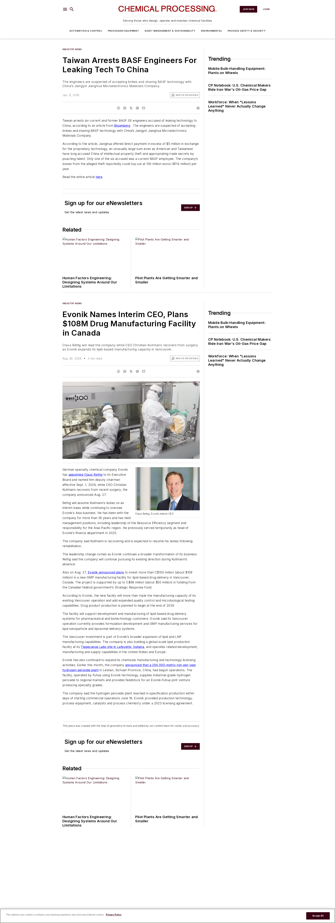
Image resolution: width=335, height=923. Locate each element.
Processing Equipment (123, 30)
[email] (143, 108)
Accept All (317, 915)
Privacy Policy (113, 914)
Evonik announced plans (106, 572)
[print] (198, 108)
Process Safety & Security (247, 30)
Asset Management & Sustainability (170, 30)
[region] (167, 916)
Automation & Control (85, 30)
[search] (71, 9)
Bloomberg (122, 125)
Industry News (72, 49)
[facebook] (118, 108)
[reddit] (137, 108)
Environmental (211, 30)
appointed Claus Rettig (86, 474)
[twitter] (131, 108)
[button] (65, 9)
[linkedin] (124, 108)
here (99, 177)
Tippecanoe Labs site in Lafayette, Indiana (112, 647)
